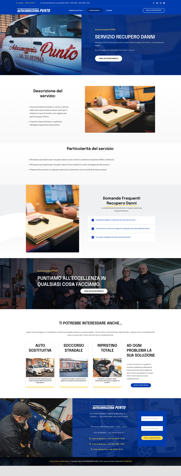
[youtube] (164, 3)
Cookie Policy (64, 461)
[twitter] (157, 3)
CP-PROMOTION (127, 461)
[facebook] (154, 3)
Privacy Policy (54, 461)
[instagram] (160, 3)
